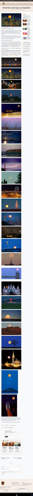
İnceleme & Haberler (25, 3)
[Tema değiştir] (26, 0)
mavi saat (9, 46)
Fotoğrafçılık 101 (8, 3)
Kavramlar (6, 0)
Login (20, 466)
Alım (13, 0)
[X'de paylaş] (4, 427)
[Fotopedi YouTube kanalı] (29, 0)
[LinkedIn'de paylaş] (9, 427)
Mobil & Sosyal (20, 3)
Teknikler (11, 0)
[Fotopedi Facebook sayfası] (31, 0)
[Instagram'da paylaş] (7, 427)
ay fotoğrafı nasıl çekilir (8, 53)
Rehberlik (3, 0)
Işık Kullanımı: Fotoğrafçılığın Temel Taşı (29, 21)
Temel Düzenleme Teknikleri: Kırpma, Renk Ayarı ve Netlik (28, 28)
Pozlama (15, 425)
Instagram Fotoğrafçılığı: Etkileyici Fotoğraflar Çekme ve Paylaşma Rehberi (28, 33)
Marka (8, 0)
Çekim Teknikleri (13, 3)
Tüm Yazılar (30, 3)
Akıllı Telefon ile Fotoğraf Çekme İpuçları (29, 38)
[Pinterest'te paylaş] (11, 427)
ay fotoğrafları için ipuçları (11, 55)
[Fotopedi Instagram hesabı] (30, 0)
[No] (32, 494)
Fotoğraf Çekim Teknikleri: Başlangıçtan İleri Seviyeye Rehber (29, 24)
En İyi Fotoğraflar (12, 425)
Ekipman (17, 3)
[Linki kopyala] (12, 427)
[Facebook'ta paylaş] (5, 427)
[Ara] (28, 490)
